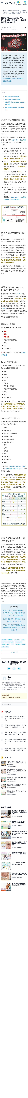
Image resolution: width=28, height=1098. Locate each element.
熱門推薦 (16, 10)
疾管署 (5, 308)
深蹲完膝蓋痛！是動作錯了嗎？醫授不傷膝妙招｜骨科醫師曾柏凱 (16, 785)
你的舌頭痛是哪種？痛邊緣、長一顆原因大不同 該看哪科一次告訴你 (15, 726)
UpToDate (19, 294)
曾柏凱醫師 (13, 774)
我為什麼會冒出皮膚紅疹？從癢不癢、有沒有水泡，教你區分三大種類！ (14, 718)
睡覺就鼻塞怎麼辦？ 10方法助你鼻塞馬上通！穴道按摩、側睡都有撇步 (15, 749)
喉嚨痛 (3, 644)
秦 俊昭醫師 (13, 766)
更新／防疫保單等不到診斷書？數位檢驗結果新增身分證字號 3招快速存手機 (14, 627)
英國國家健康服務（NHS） (18, 466)
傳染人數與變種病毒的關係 (12, 99)
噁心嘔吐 (18, 644)
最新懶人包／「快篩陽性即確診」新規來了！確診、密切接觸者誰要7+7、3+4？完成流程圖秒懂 (14, 612)
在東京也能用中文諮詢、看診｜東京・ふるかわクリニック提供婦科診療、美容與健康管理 (16, 763)
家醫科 (23, 639)
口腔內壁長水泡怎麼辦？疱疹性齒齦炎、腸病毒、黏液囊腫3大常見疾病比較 (15, 741)
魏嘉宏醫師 (19, 877)
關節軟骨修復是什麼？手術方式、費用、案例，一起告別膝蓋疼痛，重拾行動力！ (16, 771)
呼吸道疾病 (10, 642)
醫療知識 (10, 10)
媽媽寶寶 (10, 639)
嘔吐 (8, 644)
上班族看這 (23, 10)
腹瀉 (12, 644)
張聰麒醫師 (19, 847)
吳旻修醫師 (13, 794)
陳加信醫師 (13, 781)
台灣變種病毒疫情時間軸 (12, 96)
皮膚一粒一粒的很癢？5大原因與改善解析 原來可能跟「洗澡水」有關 (15, 733)
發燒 (3, 646)
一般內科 (4, 642)
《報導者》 (14, 140)
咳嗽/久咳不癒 (18, 642)
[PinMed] (10, 3)
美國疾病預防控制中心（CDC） (14, 469)
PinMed (4, 10)
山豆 (5, 27)
